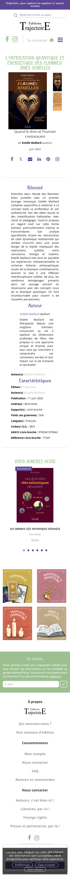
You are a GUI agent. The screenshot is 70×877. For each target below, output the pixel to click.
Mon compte (35, 753)
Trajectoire (29, 387)
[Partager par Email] (30, 159)
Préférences (22, 865)
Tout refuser (35, 869)
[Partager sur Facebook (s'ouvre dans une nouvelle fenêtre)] (12, 159)
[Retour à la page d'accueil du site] (35, 26)
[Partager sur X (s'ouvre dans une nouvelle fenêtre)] (21, 159)
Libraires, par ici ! (35, 809)
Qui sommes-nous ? (35, 723)
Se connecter (37, 40)
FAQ (35, 771)
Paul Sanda (35, 534)
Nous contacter (35, 762)
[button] (27, 100)
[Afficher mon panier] (51, 40)
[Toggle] (60, 39)
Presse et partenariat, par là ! (35, 826)
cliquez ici (55, 676)
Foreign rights (35, 817)
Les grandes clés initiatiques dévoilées (35, 529)
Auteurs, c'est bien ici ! (35, 800)
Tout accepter (46, 865)
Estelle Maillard (31, 143)
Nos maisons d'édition (35, 732)
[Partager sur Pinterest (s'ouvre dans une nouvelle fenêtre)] (48, 159)
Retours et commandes (35, 779)
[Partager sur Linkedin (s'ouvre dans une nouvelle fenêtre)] (39, 159)
